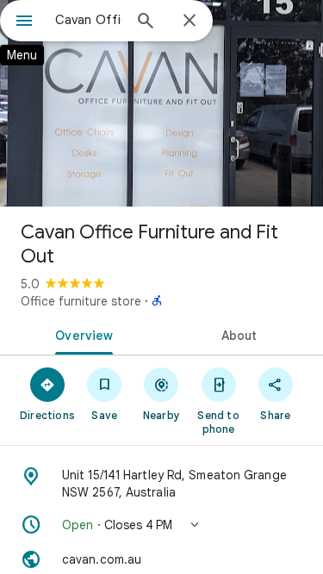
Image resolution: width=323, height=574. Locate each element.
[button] (161, 525)
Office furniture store (81, 301)
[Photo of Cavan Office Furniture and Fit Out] (161, 103)
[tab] (80, 334)
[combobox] (88, 19)
